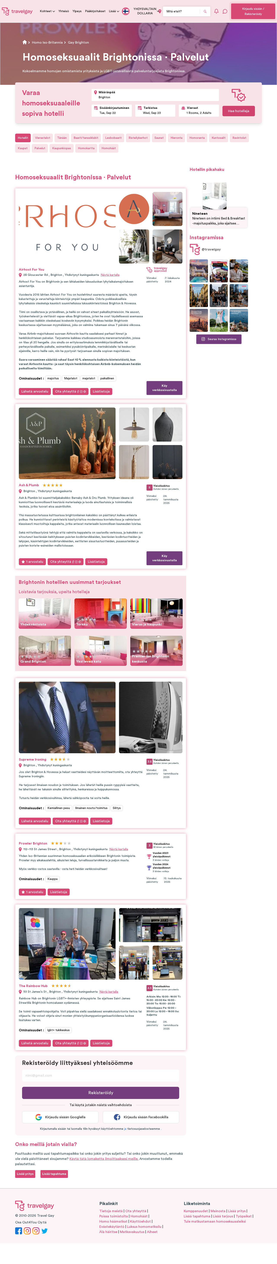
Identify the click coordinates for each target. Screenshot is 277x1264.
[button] (125, 1128)
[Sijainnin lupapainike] (159, 11)
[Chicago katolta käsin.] (239, 295)
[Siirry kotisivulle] (17, 11)
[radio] (44, 485)
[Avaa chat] (225, 11)
